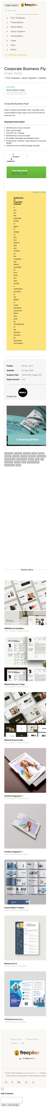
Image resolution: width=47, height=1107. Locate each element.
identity (32, 456)
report (31, 459)
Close (4, 1105)
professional (21, 459)
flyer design (9, 465)
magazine (8, 462)
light (23, 462)
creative (27, 453)
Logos (13, 40)
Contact (14, 1043)
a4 (42, 459)
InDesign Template (23, 631)
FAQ (22, 1043)
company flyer (33, 462)
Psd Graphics (17, 36)
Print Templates (18, 18)
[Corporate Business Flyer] (8, 93)
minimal (16, 456)
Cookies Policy (32, 1039)
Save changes (13, 1105)
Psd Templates (21, 966)
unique (17, 462)
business (18, 453)
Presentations (17, 22)
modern (24, 456)
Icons (13, 45)
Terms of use (16, 1039)
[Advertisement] (23, 496)
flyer (37, 459)
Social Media (16, 27)
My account (12, 10)
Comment (10, 87)
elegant (8, 456)
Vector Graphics (18, 31)
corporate (8, 453)
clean (34, 453)
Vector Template (29, 78)
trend (18, 465)
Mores (13, 49)
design (41, 453)
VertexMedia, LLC (32, 1073)
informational (10, 459)
